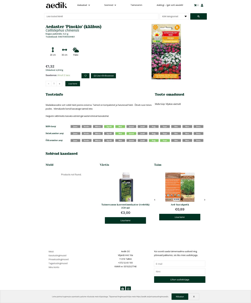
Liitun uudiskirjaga (179, 279)
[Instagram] (128, 288)
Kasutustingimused (57, 255)
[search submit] (198, 16)
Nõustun (180, 296)
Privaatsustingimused (59, 259)
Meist (51, 251)
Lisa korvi (72, 83)
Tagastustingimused (58, 263)
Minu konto (54, 267)
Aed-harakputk (180, 204)
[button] (154, 200)
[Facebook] (122, 288)
